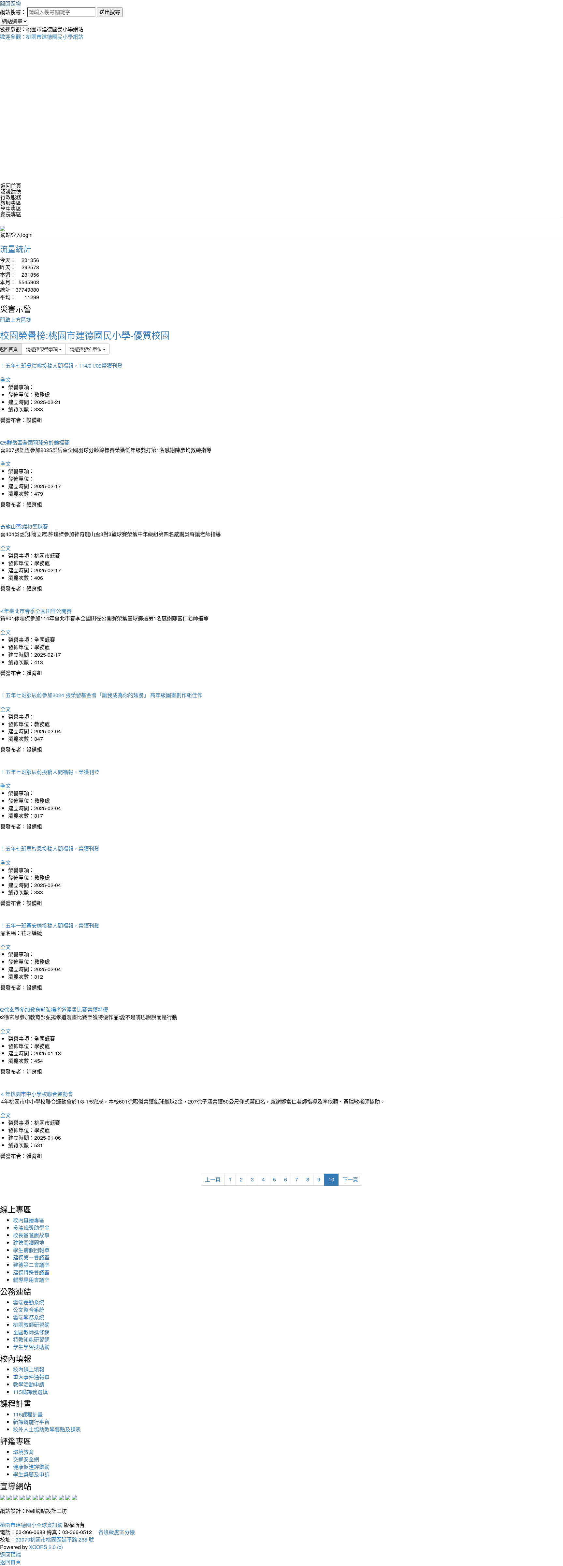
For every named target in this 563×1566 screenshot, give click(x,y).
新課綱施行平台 (31, 1422)
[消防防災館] (28, 1496)
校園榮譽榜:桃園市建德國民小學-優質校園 (85, 335)
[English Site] (2, 227)
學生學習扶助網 (31, 1347)
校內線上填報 (28, 1369)
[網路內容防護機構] (15, 1496)
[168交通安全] (2, 1496)
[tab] (281, 192)
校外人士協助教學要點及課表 (47, 1429)
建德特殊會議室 (31, 1272)
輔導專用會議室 (31, 1279)
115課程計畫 (28, 1414)
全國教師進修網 (31, 1332)
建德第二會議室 (31, 1264)
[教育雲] (54, 1496)
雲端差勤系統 (28, 1302)
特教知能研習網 (31, 1339)
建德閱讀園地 (28, 1242)
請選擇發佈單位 (86, 348)
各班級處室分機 (114, 1532)
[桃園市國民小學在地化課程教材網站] (9, 1496)
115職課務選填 (30, 1392)
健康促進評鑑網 (31, 1467)
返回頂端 (10, 1554)
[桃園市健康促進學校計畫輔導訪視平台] (74, 1496)
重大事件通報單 (31, 1377)
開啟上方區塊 (15, 319)
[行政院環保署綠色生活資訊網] (22, 1496)
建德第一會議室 (31, 1257)
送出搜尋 (109, 12)
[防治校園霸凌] (41, 1496)
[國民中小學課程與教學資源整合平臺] (67, 1496)
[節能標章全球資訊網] (35, 1496)
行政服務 (10, 197)
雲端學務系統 (28, 1317)
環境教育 (23, 1452)
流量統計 (15, 248)
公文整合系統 (28, 1309)
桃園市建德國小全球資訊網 (31, 1525)
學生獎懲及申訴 (31, 1474)
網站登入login (16, 235)
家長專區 (10, 214)
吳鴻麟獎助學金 (31, 1227)
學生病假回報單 (31, 1250)
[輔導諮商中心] (61, 1496)
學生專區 (10, 208)
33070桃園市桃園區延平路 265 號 (55, 1539)
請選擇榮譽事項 (42, 348)
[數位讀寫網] (48, 1496)
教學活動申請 (28, 1384)
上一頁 (213, 1179)
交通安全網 (26, 1459)
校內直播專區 (28, 1220)
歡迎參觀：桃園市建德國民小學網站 (41, 36)
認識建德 (10, 191)
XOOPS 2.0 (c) (46, 1547)
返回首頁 (10, 185)
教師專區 (10, 203)
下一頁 (350, 1179)
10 (331, 1179)
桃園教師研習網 (31, 1324)
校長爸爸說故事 (31, 1235)
